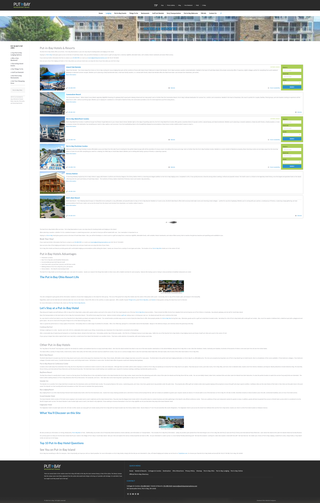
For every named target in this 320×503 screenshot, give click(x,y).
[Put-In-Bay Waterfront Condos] (52, 129)
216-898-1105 (72, 139)
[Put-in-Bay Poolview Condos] (52, 157)
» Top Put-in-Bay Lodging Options (16, 54)
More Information (71, 74)
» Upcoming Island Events (17, 65)
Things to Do (132, 300)
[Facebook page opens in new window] (128, 494)
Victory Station (72, 174)
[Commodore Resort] (52, 103)
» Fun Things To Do (17, 69)
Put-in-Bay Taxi (166, 318)
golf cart (124, 315)
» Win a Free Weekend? (15, 59)
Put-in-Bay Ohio (157, 248)
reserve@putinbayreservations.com (97, 58)
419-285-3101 (71, 112)
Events (153, 300)
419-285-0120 (71, 191)
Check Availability (275, 88)
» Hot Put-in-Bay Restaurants (16, 77)
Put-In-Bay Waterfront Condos (77, 119)
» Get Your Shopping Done (18, 82)
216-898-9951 (76, 58)
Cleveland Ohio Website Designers (266, 500)
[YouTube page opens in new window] (133, 494)
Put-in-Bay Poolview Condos (77, 146)
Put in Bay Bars (76, 432)
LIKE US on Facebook (16, 97)
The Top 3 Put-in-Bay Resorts (77, 303)
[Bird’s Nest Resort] (52, 207)
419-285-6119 (71, 215)
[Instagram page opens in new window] (138, 494)
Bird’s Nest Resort (73, 198)
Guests (284, 80)
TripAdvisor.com (182, 453)
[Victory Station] (52, 182)
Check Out (285, 74)
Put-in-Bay (49, 55)
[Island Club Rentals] (52, 77)
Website (173, 88)
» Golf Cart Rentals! (17, 72)
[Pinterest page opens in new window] (135, 494)
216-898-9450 (145, 486)
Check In (285, 67)
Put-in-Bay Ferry (140, 312)
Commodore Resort (73, 94)
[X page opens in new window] (130, 494)
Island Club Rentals (73, 67)
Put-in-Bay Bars (144, 300)
